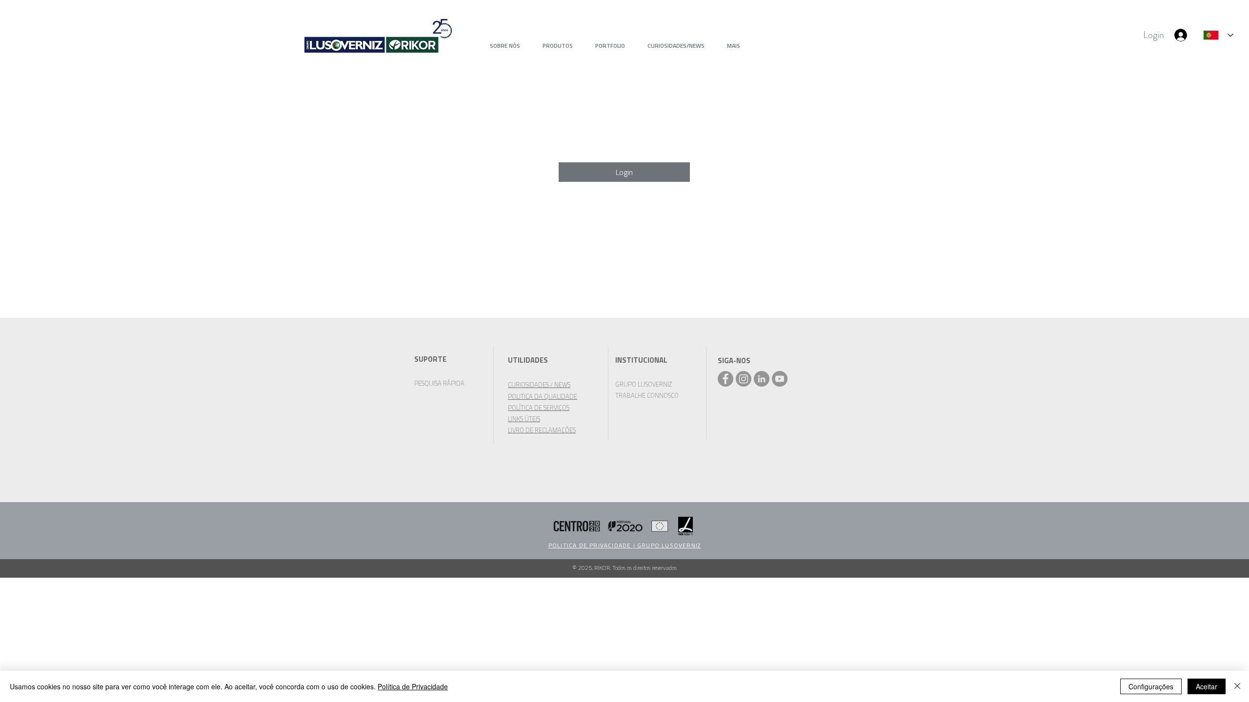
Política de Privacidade (413, 686)
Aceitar (1206, 686)
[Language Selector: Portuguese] (1218, 35)
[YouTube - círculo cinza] (779, 379)
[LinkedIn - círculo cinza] (761, 379)
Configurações (1150, 686)
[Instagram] (743, 379)
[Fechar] (1237, 686)
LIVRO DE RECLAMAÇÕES (542, 430)
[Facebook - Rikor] (725, 379)
